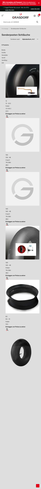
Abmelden (33, 4)
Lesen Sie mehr (9, 10)
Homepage (5, 28)
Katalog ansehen (3, 15)
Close (39, 3)
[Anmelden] (35, 15)
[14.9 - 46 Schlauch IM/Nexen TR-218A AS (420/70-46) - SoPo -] (22, 189)
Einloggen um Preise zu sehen (15, 114)
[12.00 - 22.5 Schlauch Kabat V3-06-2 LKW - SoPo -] (22, 81)
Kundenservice (24, 4)
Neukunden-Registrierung (10, 4)
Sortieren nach (15, 39)
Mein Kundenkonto (29, 2)
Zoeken (37, 22)
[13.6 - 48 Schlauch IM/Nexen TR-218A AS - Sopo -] (22, 135)
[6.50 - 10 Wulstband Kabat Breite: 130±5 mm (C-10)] (22, 296)
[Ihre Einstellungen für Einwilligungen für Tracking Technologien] (37, 485)
